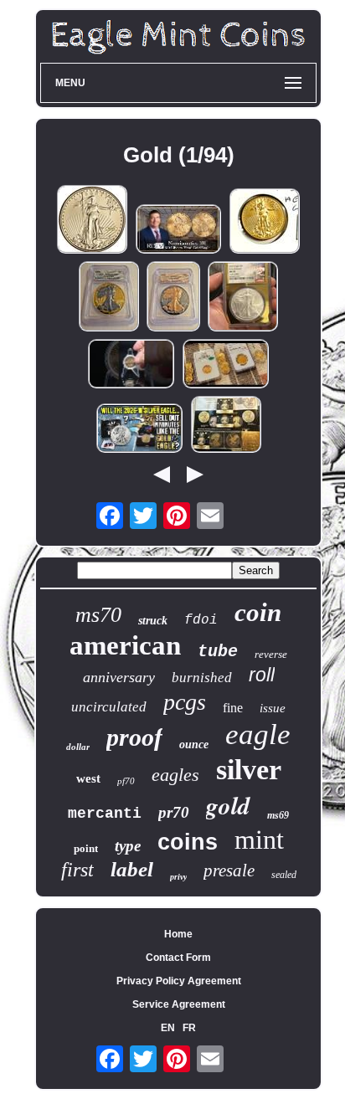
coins (187, 842)
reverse (271, 654)
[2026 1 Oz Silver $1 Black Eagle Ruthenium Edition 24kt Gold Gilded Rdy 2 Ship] (226, 425)
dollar (78, 747)
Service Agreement (178, 1004)
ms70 (98, 615)
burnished (202, 678)
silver (248, 769)
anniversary (119, 677)
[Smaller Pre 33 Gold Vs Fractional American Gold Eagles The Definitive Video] (226, 364)
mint (259, 839)
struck (152, 620)
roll (262, 675)
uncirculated (109, 707)
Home (178, 934)
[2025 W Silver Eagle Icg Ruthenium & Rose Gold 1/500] (173, 297)
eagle (258, 734)
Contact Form (178, 957)
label (132, 869)
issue (273, 708)
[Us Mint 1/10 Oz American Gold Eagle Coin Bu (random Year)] (92, 220)
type (128, 846)
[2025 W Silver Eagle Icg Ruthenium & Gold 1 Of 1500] (109, 297)
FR (189, 1028)
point (86, 848)
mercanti (105, 813)
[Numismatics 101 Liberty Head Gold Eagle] (178, 230)
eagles (175, 774)
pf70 (126, 781)
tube (218, 651)
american (125, 645)
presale (229, 870)
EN (168, 1028)
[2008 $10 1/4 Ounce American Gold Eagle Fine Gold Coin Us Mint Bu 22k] (264, 222)
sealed (283, 875)
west (88, 778)
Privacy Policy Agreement (178, 981)
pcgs (184, 702)
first (77, 870)
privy (178, 876)
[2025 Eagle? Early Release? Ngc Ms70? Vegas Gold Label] (243, 297)
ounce (194, 744)
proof (134, 737)
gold (228, 805)
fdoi (201, 620)
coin (257, 612)
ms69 (278, 815)
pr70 (173, 812)
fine (233, 708)
